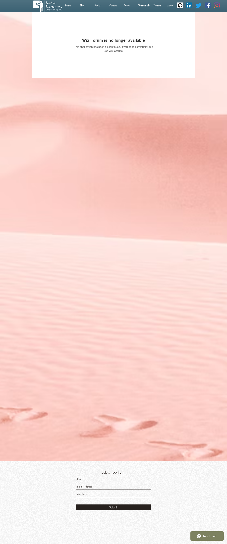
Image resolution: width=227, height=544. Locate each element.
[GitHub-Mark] (180, 5)
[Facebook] (208, 5)
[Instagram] (217, 5)
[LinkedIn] (189, 5)
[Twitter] (198, 5)
